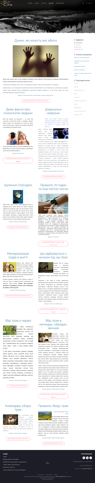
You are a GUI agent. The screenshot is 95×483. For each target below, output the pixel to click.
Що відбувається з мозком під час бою (53, 255)
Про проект (41, 474)
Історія (76, 83)
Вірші (75, 93)
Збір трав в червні (18, 320)
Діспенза (23, 290)
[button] (83, 3)
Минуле (37, 3)
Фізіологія (50, 171)
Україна (76, 86)
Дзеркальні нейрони (53, 111)
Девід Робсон (49, 95)
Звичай (44, 389)
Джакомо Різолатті (59, 171)
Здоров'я (51, 3)
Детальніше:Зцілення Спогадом (18, 227)
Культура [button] (43, 3)
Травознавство (18, 380)
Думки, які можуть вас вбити (35, 40)
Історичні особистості (80, 111)
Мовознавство (60, 3)
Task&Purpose (58, 303)
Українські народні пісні (80, 100)
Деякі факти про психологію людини (18, 111)
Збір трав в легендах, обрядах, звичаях (53, 324)
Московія (76, 97)
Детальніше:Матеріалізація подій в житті (18, 295)
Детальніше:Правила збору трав (53, 443)
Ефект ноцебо (33, 95)
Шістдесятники (78, 114)
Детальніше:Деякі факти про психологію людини (18, 160)
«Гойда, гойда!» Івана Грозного (11, 464)
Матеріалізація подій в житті (18, 255)
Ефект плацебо (42, 95)
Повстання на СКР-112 (9, 467)
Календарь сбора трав (18, 407)
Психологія (26, 95)
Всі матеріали (78, 42)
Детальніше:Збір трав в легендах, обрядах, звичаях (53, 396)
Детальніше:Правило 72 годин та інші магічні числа (53, 244)
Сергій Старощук (87, 468)
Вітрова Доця (77, 107)
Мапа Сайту (49, 474)
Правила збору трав (53, 406)
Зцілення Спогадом (18, 185)
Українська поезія (79, 90)
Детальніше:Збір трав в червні (18, 385)
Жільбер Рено (23, 221)
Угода (55, 474)
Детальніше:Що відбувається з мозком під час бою (53, 311)
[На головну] (6, 3)
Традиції (25, 380)
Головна (30, 3)
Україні (5, 456)
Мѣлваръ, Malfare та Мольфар (11, 459)
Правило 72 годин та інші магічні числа (53, 187)
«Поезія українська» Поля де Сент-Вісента (14, 470)
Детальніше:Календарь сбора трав (18, 438)
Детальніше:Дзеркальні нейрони (53, 176)
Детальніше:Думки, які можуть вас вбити (35, 100)
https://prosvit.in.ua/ (61, 476)
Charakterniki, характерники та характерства (15, 462)
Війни (75, 104)
